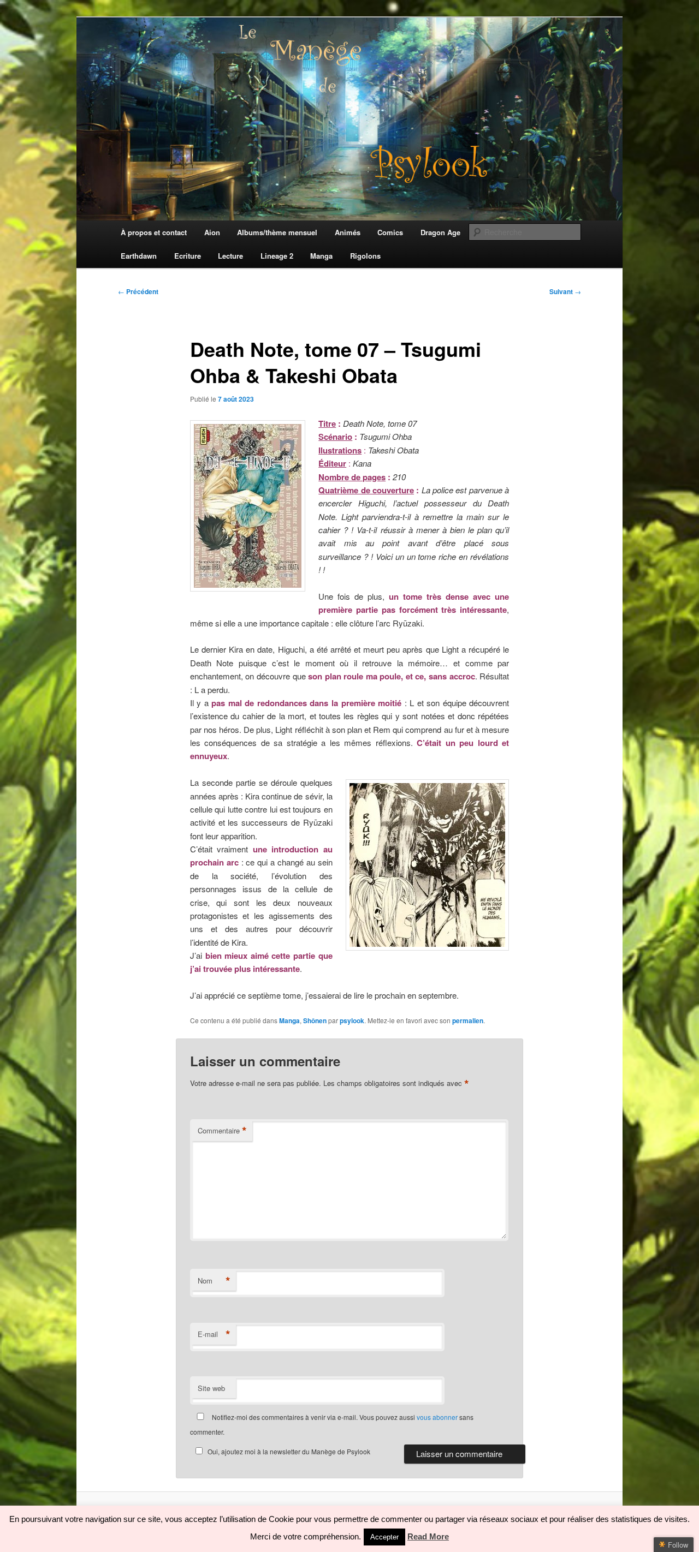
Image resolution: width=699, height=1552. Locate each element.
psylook (352, 1020)
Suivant (565, 291)
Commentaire (222, 1130)
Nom (214, 1281)
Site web (211, 1388)
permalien (467, 1020)
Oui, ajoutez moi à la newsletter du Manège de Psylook (289, 1451)
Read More (428, 1536)
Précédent (138, 291)
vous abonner (437, 1417)
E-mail (214, 1334)
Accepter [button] (384, 1537)
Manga (289, 1020)
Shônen (315, 1020)
